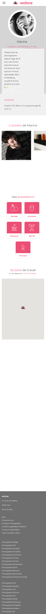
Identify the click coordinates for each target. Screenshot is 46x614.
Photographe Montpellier (11, 605)
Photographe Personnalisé (12, 574)
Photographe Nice (8, 596)
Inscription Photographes (11, 523)
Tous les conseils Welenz (11, 530)
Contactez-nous (8, 520)
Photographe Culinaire (10, 561)
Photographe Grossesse (11, 548)
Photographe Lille (8, 611)
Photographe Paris (9, 583)
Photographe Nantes (9, 599)
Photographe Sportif (9, 567)
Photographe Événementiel (12, 564)
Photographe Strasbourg (11, 602)
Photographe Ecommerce (11, 555)
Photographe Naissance (11, 571)
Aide (3, 517)
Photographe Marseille (10, 586)
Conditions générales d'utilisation (14, 526)
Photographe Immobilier (11, 552)
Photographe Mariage (10, 542)
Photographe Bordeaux (10, 608)
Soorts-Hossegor (29, 273)
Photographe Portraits (10, 558)
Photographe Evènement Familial (14, 577)
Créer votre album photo (11, 533)
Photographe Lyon (9, 589)
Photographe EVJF (9, 545)
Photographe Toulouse (10, 592)
